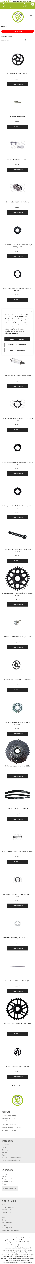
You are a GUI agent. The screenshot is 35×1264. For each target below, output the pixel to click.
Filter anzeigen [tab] (18, 31)
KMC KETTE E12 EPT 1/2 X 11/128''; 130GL (17, 981)
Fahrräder (5, 1144)
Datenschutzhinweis (11, 333)
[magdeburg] (17, 1105)
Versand (4, 1225)
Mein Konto (24, 5)
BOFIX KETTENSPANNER (17, 116)
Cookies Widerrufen (8, 1207)
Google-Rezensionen (25, 1)
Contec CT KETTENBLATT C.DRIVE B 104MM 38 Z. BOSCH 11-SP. (17, 289)
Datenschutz (6, 1209)
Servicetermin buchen (12, 4)
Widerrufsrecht (7, 1181)
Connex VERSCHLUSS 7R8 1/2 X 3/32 (17, 202)
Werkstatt (5, 1176)
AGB (3, 1204)
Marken (4, 1152)
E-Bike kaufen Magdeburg (11, 1160)
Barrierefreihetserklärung (10, 1230)
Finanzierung (6, 1212)
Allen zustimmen (17, 339)
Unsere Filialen (7, 1222)
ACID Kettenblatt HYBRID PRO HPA (17, 74)
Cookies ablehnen (17, 350)
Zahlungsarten (7, 1227)
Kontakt (4, 1220)
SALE (3, 1155)
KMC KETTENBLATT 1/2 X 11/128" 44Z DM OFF (18, 1023)
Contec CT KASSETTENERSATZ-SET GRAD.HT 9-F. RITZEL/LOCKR (17, 246)
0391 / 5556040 (10, 1124)
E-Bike (4, 1147)
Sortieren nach (5, 40)
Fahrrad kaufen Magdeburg (11, 1157)
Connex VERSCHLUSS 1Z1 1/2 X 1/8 (17, 159)
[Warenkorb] (31, 5)
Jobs (3, 1217)
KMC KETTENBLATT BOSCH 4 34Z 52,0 (17, 1066)
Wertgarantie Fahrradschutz (11, 1179)
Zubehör (5, 1150)
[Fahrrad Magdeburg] (18, 17)
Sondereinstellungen (17, 344)
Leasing (4, 1173)
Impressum (6, 1215)
